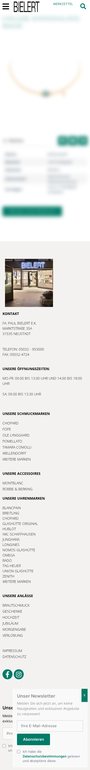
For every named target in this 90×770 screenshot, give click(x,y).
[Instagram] (19, 674)
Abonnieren (33, 739)
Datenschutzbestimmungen (44, 756)
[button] (83, 6)
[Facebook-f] (7, 674)
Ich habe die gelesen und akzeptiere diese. (51, 755)
